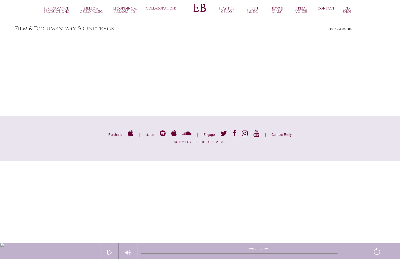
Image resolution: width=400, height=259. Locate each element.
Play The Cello (226, 10)
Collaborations (161, 8)
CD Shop (347, 10)
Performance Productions (56, 10)
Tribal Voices (301, 10)
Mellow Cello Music (91, 10)
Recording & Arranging (124, 10)
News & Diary (276, 10)
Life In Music (252, 10)
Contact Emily (282, 134)
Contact (326, 8)
